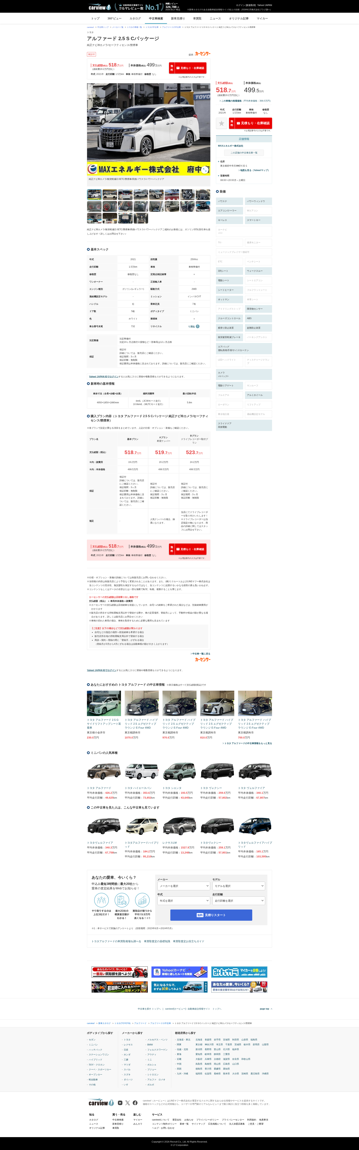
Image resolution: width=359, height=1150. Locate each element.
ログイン (240, 5)
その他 (92, 1084)
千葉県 (228, 1044)
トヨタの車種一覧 (134, 27)
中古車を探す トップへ (149, 1009)
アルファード (140, 1023)
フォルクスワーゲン (157, 1049)
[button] (148, 129)
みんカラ (137, 1124)
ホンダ (127, 1054)
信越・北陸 (182, 1049)
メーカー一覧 (117, 27)
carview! (90, 27)
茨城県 (237, 1044)
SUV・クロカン (97, 1064)
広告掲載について (217, 1124)
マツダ (127, 1064)
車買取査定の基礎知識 (157, 941)
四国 (179, 1068)
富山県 (217, 1049)
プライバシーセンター (233, 1119)
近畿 (179, 1059)
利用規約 (251, 1119)
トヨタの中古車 (152, 27)
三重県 (226, 1054)
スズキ (127, 1074)
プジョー (151, 1069)
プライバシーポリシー (207, 1119)
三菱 (126, 1059)
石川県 (226, 1049)
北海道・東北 (183, 1039)
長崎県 (217, 1073)
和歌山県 (245, 1059)
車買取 (197, 18)
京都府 (217, 1059)
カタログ (135, 18)
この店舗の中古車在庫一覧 (244, 152)
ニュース (215, 18)
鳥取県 (199, 1064)
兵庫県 (208, 1059)
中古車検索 (156, 18)
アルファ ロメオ (156, 1079)
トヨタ (127, 1039)
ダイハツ (128, 1079)
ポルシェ (151, 1064)
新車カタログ (104, 1023)
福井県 (235, 1049)
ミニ (149, 1059)
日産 (126, 1049)
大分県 (235, 1073)
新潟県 (199, 1049)
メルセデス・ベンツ (157, 1039)
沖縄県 (265, 1073)
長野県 (208, 1049)
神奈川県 (209, 1044)
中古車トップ (103, 27)
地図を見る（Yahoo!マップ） (255, 170)
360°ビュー (115, 18)
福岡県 (199, 1073)
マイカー (262, 18)
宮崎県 (244, 1073)
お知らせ (188, 1119)
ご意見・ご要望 (255, 1124)
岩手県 (217, 1039)
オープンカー (95, 1074)
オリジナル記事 (239, 18)
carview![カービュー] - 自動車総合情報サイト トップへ (193, 1009)
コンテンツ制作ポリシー (164, 1124)
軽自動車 (93, 1079)
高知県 (226, 1068)
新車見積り (178, 18)
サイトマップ (198, 1124)
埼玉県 (219, 1044)
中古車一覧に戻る (201, 653)
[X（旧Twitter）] (128, 1103)
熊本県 (226, 1073)
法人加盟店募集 (237, 1124)
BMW (150, 1044)
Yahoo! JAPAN (264, 5)
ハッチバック (95, 1049)
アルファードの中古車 (171, 27)
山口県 (235, 1064)
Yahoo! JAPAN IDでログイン (104, 376)
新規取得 (250, 5)
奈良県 (235, 1059)
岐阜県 (208, 1054)
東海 (179, 1054)
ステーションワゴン (99, 1054)
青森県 (208, 1039)
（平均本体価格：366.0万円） (246, 101)
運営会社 (176, 1119)
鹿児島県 (255, 1073)
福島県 (254, 1039)
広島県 (226, 1064)
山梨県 (265, 1044)
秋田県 (235, 1039)
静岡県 (217, 1054)
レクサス (128, 1044)
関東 (179, 1044)
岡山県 (217, 1064)
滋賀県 (226, 1059)
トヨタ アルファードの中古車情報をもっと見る (248, 743)
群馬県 (256, 1044)
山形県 (244, 1039)
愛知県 (199, 1054)
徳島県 (199, 1068)
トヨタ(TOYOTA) (122, 1023)
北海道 (199, 1039)
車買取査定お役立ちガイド (188, 941)
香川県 (208, 1068)
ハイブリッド (95, 1059)
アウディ (151, 1054)
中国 (179, 1064)
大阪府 (199, 1059)
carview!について (160, 1119)
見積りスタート (215, 915)
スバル (127, 1069)
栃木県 (247, 1044)
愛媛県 (217, 1068)
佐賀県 (208, 1073)
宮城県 (226, 1039)
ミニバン (93, 1044)
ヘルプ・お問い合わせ (163, 1128)
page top (264, 1009)
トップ (95, 18)
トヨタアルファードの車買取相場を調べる (116, 941)
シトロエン (153, 1074)
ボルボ (150, 1084)
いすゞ (127, 1084)
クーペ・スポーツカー (100, 1069)
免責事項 (263, 1119)
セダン (92, 1039)
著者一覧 (184, 1124)
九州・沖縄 (182, 1073)
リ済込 (191, 326)
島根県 (208, 1064)
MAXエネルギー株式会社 (230, 146)
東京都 (199, 1044)
